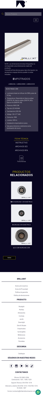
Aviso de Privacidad (21, 289)
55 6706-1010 (22, 386)
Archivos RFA (21, 150)
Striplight (21, 306)
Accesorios (21, 338)
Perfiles (21, 310)
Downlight (21, 322)
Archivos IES (21, 146)
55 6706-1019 (27, 383)
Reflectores (21, 335)
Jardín (21, 319)
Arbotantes (21, 313)
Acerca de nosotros (21, 286)
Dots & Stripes (21, 325)
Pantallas (21, 341)
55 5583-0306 (24, 377)
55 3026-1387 (21, 388)
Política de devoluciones (21, 295)
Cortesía (21, 316)
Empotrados (22, 328)
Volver (9, 257)
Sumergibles (21, 332)
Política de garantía (21, 292)
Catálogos (21, 353)
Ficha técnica (21, 139)
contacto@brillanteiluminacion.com (24, 391)
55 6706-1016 (33, 386)
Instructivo (21, 143)
